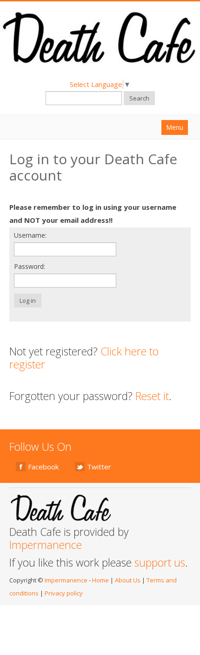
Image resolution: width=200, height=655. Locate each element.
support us (159, 562)
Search (139, 98)
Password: (29, 266)
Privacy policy (64, 593)
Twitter (99, 466)
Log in (28, 300)
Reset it (152, 395)
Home (100, 580)
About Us (127, 580)
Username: (30, 235)
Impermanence (45, 544)
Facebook (43, 466)
